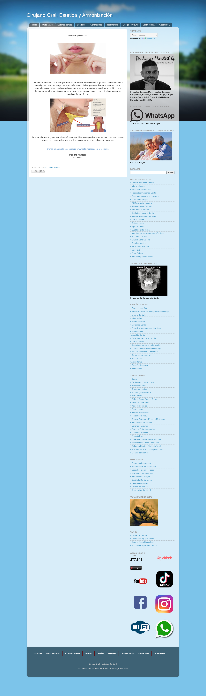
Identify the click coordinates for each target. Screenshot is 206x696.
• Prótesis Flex (136, 436)
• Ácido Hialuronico (138, 406)
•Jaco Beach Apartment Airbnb (143, 545)
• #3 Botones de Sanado (141, 206)
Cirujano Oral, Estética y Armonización (70, 15)
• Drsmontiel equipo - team (142, 539)
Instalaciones (143, 653)
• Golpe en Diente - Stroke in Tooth (145, 446)
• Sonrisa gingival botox (140, 392)
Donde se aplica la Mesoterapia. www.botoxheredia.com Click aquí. (78, 149)
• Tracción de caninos (139, 365)
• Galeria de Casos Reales (142, 183)
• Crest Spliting (136, 253)
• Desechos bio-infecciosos (142, 470)
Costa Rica (164, 25)
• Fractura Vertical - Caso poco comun (147, 449)
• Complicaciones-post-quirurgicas (145, 328)
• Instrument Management (141, 473)
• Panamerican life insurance (143, 466)
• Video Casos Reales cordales (144, 352)
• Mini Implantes (137, 186)
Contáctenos (96, 25)
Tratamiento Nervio (72, 653)
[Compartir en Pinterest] (43, 171)
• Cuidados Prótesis (139, 433)
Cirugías (100, 653)
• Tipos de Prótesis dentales (142, 429)
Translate (151, 39)
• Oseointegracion (138, 243)
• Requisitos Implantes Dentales (144, 193)
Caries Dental (159, 653)
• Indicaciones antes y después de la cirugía (149, 312)
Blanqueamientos (53, 653)
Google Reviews (130, 25)
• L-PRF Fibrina (137, 220)
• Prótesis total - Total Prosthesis (144, 443)
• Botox (133, 379)
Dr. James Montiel (52, 167)
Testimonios (112, 25)
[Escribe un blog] (35, 171)
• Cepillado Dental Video (141, 480)
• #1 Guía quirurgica (139, 200)
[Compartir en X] (38, 171)
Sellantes (88, 653)
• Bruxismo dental (138, 386)
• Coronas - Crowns (139, 426)
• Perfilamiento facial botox (142, 382)
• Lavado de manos (139, 487)
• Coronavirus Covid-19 (140, 490)
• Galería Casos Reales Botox (143, 399)
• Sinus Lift (135, 250)
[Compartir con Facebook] (41, 171)
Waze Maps (47, 25)
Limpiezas (38, 653)
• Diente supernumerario (141, 355)
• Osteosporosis (137, 223)
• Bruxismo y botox (138, 389)
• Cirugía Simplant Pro (140, 240)
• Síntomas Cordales (139, 325)
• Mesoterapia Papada (140, 402)
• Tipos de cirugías (138, 308)
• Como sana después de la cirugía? (146, 348)
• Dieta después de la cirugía (143, 338)
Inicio (34, 25)
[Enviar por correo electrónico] (33, 171)
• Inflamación (136, 318)
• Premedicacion (137, 322)
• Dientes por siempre (140, 453)
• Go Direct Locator (138, 236)
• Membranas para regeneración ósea (147, 233)
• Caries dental (136, 409)
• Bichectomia (136, 369)
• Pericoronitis (136, 358)
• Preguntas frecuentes (140, 463)
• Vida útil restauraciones (141, 422)
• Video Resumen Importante (143, 216)
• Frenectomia (136, 332)
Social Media (148, 25)
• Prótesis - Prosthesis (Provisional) (145, 439)
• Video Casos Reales (140, 412)
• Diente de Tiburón (138, 535)
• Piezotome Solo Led (139, 246)
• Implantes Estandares (140, 189)
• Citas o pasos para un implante (144, 196)
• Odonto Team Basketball (141, 542)
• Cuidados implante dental (142, 213)
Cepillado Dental (127, 653)
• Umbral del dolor (138, 315)
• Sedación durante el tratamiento (145, 345)
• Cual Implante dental (140, 230)
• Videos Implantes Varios (141, 257)
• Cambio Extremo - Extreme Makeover (147, 419)
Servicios (81, 25)
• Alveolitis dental (137, 335)
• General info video (139, 483)
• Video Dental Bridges (140, 477)
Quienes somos (64, 25)
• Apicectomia (136, 362)
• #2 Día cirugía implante (141, 203)
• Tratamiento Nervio (139, 416)
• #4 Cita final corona (139, 210)
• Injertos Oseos (137, 226)
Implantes (112, 653)
